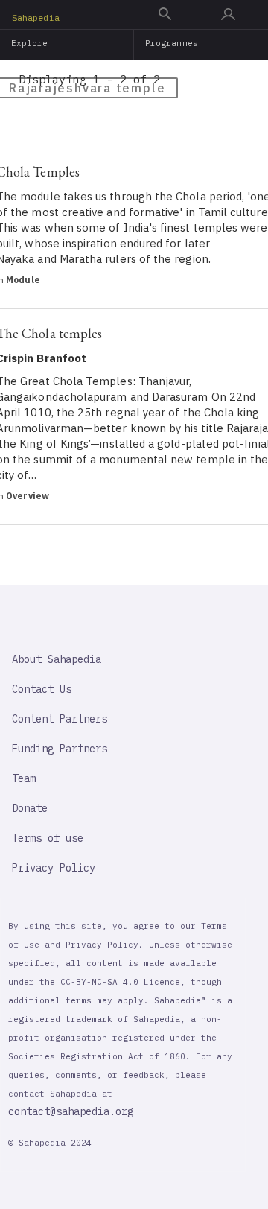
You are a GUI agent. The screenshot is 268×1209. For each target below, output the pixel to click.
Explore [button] (29, 43)
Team (24, 778)
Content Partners (59, 719)
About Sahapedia (56, 659)
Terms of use (47, 838)
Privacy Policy (53, 868)
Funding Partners (59, 748)
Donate (30, 808)
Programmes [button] (171, 43)
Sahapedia (36, 17)
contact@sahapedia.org (70, 1111)
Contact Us (41, 689)
